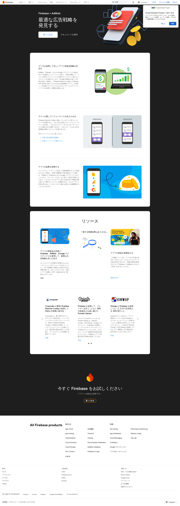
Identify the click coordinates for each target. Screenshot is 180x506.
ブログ (154, 2)
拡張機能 (91, 429)
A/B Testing (114, 429)
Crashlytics (113, 442)
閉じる (163, 24)
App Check (69, 429)
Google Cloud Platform (56, 494)
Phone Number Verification (97, 442)
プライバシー (13, 502)
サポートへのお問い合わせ (128, 472)
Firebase (43, 494)
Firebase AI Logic (93, 451)
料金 (51, 2)
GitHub (4, 484)
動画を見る (114, 278)
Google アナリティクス (118, 447)
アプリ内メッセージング (118, 451)
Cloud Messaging (116, 438)
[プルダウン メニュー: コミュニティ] (80, 2)
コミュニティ (74, 2)
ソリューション (42, 2)
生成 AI (67, 456)
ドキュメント (60, 2)
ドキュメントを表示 (69, 34)
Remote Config (136, 434)
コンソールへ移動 (164, 2)
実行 (30, 2)
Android (25, 494)
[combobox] (120, 2)
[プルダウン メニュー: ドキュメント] (66, 2)
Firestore (91, 434)
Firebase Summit (66, 475)
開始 (172, 23)
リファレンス (6, 475)
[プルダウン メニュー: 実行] (33, 2)
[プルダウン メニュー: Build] (24, 2)
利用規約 (5, 502)
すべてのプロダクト (72, 494)
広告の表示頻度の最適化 (50, 137)
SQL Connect (70, 451)
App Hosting (69, 434)
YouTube (64, 481)
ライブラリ (5, 481)
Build (20, 2)
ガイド (4, 472)
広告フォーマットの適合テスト (52, 141)
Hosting (90, 438)
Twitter (64, 478)
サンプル (5, 478)
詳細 (41, 278)
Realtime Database (94, 447)
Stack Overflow (125, 475)
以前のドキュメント (127, 487)
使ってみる (48, 34)
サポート (86, 2)
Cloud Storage (70, 447)
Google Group (125, 478)
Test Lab (134, 438)
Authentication (70, 438)
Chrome (34, 494)
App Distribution (115, 434)
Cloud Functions (71, 442)
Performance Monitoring (139, 429)
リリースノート (125, 481)
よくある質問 (125, 484)
